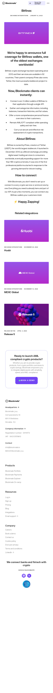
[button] (48, 3)
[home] (9, 3)
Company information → (15, 429)
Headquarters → (12, 407)
